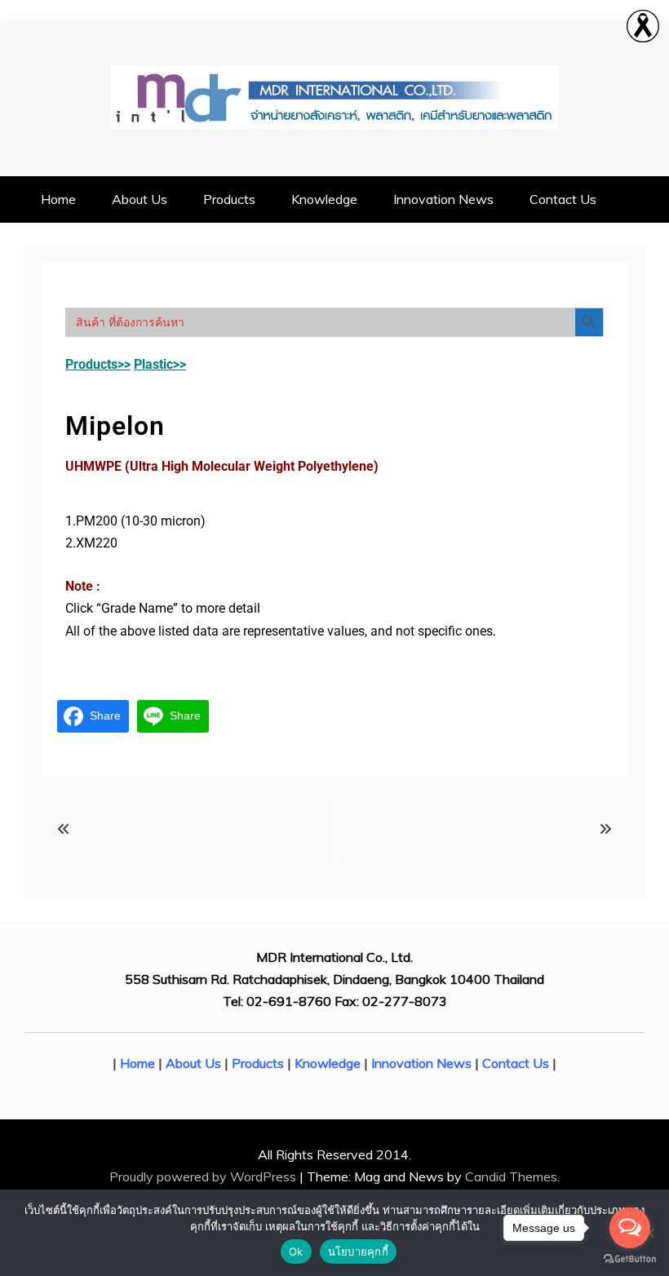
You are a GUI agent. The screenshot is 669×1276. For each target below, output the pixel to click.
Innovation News (443, 199)
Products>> (98, 364)
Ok (296, 1251)
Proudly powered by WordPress (204, 1176)
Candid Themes (511, 1176)
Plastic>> (160, 364)
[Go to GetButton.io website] (630, 1259)
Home (58, 199)
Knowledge (324, 199)
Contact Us (562, 199)
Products (229, 199)
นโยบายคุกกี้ (358, 1251)
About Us (139, 199)
